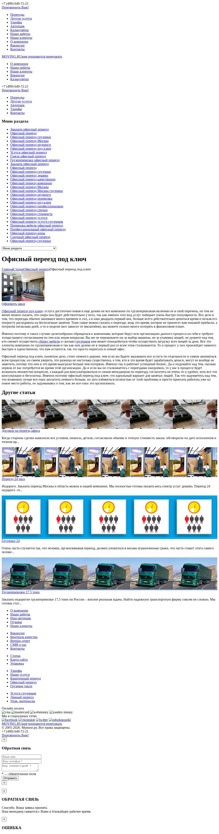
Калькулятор (19, 30)
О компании (19, 41)
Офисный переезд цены (27, 233)
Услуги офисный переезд (28, 152)
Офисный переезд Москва (29, 141)
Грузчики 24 (11, 541)
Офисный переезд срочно (29, 210)
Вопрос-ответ (20, 641)
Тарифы (16, 22)
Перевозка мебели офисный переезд (36, 225)
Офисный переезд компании (31, 183)
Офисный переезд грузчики (30, 137)
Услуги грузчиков (23, 693)
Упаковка (17, 663)
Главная (7, 269)
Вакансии (17, 45)
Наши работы (20, 34)
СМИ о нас (18, 644)
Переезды (17, 14)
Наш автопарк (20, 618)
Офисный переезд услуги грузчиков (36, 221)
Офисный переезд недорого (30, 145)
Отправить (10, 778)
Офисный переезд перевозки (31, 198)
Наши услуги (20, 674)
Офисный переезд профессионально (36, 206)
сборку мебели (49, 341)
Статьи (15, 656)
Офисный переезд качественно (32, 179)
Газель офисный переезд (28, 156)
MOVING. (32, 56)
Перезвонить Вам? (15, 7)
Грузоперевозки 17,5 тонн (21, 592)
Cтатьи (18, 269)
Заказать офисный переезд (29, 129)
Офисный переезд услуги (28, 218)
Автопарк (17, 26)
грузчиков (82, 341)
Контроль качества (23, 637)
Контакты (17, 49)
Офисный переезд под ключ (30, 148)
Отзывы (16, 622)
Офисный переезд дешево (29, 175)
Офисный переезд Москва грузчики (36, 191)
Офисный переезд (23, 133)
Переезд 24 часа (13, 479)
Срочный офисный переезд (30, 237)
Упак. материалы (22, 701)
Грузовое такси (21, 686)
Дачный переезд (22, 697)
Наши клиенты (21, 38)
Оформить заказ (13, 304)
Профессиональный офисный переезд (38, 229)
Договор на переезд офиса (21, 430)
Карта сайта (19, 659)
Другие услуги (21, 18)
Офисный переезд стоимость (31, 214)
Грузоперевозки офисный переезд (35, 160)
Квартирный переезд (25, 678)
